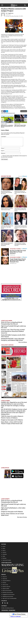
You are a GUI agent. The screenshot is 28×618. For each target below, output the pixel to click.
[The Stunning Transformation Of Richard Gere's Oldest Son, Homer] (21, 218)
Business (4, 558)
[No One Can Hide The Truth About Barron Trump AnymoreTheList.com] (5, 252)
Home (4, 546)
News (4, 548)
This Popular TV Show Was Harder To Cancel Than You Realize (20, 209)
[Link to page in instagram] (7, 603)
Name (2, 148)
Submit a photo (6, 588)
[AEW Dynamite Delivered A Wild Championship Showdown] (7, 236)
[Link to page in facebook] (5, 111)
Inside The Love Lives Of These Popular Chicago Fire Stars (20, 192)
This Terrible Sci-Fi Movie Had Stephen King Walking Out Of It (20, 244)
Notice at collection (16, 616)
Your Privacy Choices (19, 614)
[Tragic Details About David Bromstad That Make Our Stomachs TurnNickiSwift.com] (5, 260)
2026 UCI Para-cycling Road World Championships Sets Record (7, 126)
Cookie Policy (12, 610)
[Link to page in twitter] (7, 111)
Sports (4, 550)
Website (3, 153)
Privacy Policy (5, 610)
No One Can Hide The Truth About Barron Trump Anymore (18, 252)
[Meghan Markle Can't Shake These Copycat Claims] (7, 201)
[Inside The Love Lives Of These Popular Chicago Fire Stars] (21, 184)
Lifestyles (5, 554)
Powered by (20, 248)
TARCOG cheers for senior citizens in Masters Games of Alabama (12, 417)
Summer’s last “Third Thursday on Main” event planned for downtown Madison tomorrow (13, 331)
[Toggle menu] (2, 5)
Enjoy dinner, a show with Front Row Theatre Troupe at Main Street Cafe (12, 422)
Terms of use (5, 584)
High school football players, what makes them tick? (13, 508)
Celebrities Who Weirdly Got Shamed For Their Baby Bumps (7, 227)
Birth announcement (7, 590)
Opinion (4, 552)
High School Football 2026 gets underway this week (20, 126)
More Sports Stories (21, 517)
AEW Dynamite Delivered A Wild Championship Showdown (7, 244)
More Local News (22, 342)
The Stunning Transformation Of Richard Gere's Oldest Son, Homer (21, 227)
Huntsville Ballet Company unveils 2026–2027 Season (13, 335)
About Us (5, 576)
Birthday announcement (8, 592)
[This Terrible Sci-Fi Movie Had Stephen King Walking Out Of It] (21, 236)
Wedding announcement (8, 596)
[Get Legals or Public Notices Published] (11, 300)
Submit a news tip (6, 586)
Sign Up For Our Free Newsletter (10, 598)
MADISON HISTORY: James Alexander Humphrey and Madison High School (12, 339)
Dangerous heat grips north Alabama (12, 420)
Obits (4, 556)
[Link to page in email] (2, 111)
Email (2, 150)
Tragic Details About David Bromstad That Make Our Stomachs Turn (18, 261)
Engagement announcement (8, 594)
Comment (3, 136)
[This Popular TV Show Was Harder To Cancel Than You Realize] (21, 201)
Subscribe (5, 578)
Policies (4, 582)
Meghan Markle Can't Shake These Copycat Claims (7, 209)
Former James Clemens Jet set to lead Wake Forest (12, 514)
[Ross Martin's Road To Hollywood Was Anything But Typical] (7, 184)
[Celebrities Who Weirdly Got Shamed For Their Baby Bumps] (7, 218)
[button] (25, 5)
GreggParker (10, 13)
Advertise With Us (6, 580)
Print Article (23, 111)
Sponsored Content (7, 560)
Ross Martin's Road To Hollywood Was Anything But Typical (6, 192)
